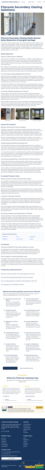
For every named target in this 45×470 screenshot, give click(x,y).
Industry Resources (15, 460)
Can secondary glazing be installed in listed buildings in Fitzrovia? (19, 281)
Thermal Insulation (26, 427)
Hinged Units (3, 441)
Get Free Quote (11, 458)
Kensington (25, 443)
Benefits (39, 1)
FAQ (5, 460)
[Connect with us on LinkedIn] (8, 431)
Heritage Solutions (27, 429)
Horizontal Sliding (4, 444)
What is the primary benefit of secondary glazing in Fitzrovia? (18, 273)
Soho (17, 236)
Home (18, 1)
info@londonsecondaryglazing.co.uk (10, 455)
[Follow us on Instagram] (6, 431)
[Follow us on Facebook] (2, 431)
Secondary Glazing (27, 424)
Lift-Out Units (3, 443)
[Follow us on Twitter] (4, 431)
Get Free (40, 407)
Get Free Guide (33, 466)
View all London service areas (26, 368)
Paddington (4, 239)
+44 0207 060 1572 (6, 453)
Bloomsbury (5, 236)
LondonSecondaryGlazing (9, 2)
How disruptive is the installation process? (12, 284)
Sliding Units (3, 439)
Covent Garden (19, 239)
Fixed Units (3, 438)
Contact (2, 460)
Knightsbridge (26, 439)
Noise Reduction (26, 425)
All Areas (25, 446)
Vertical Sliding (4, 446)
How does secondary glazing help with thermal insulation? (17, 277)
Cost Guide (25, 432)
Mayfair (31, 239)
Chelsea (25, 441)
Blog (7, 460)
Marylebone (32, 236)
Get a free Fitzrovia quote (10, 368)
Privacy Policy (20, 466)
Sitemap (9, 460)
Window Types (31, 1)
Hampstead (25, 444)
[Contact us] (39, 463)
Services (23, 1)
